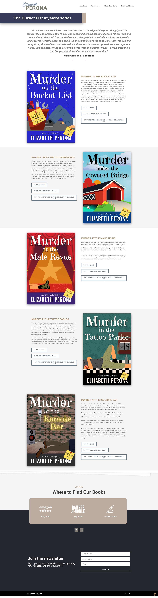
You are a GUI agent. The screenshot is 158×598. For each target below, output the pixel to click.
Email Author (110, 516)
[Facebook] (76, 530)
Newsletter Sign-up (127, 6)
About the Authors (110, 6)
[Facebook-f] (125, 593)
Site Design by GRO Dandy (34, 593)
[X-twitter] (81, 530)
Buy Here (45, 516)
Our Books (94, 6)
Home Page (83, 6)
